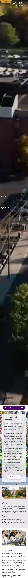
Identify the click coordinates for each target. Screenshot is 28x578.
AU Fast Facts (14, 477)
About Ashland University (10, 418)
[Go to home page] (19, 4)
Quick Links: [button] (8, 408)
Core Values (7, 550)
